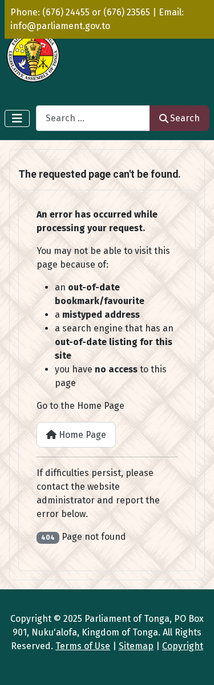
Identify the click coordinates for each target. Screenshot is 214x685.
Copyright (182, 646)
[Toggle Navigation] (17, 118)
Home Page (81, 434)
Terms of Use (82, 646)
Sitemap (136, 646)
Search (185, 118)
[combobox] (93, 118)
